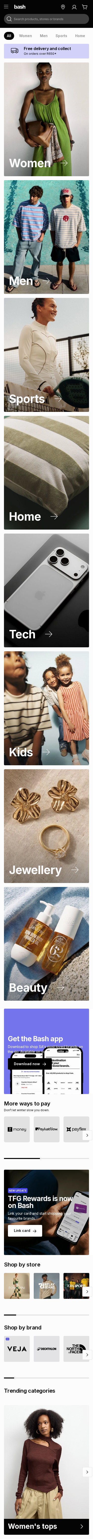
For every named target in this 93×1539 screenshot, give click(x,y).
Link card (22, 1230)
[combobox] (46, 19)
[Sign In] (74, 7)
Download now (27, 1064)
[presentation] (9, 36)
